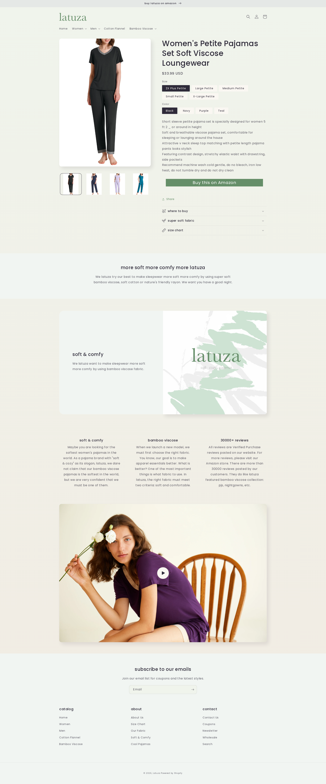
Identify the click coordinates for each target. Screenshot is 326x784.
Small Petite (175, 96)
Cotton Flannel (69, 737)
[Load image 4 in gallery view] (140, 184)
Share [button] (170, 199)
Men (62, 731)
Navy (186, 111)
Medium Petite (233, 88)
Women (64, 724)
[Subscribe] (192, 689)
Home (63, 717)
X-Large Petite (204, 96)
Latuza (156, 773)
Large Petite (204, 88)
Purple (204, 111)
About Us (137, 717)
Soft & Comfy (141, 737)
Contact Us (211, 717)
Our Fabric (138, 731)
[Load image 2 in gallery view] (94, 184)
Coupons (209, 724)
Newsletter (210, 731)
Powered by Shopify (171, 773)
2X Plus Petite (176, 88)
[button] (79, 29)
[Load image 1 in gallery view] (71, 184)
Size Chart (138, 724)
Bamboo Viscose (71, 744)
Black (170, 111)
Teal (221, 111)
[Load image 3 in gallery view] (117, 184)
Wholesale (210, 737)
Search (208, 744)
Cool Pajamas (140, 744)
